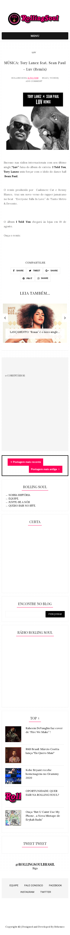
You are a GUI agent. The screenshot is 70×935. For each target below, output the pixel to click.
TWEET (36, 270)
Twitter (45, 892)
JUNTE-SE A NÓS (19, 502)
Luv (34, 52)
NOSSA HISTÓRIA (19, 495)
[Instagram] (28, 7)
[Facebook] (42, 7)
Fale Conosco (33, 885)
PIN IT (29, 278)
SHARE (20, 270)
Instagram (27, 892)
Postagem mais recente (27, 462)
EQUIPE (13, 498)
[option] (35, 325)
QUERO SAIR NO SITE (21, 505)
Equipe (14, 885)
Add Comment (34, 81)
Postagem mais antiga (44, 469)
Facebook (55, 885)
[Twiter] (35, 7)
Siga (35, 868)
